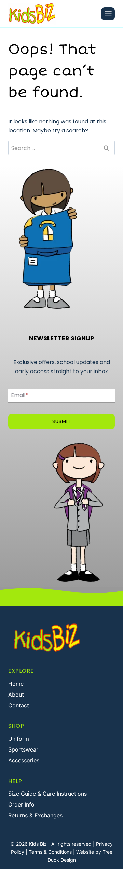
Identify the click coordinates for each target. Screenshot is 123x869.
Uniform (18, 738)
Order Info (21, 804)
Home (16, 683)
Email (20, 396)
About (16, 694)
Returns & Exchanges (35, 815)
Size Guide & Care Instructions (47, 793)
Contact (18, 705)
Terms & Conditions (50, 852)
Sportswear (23, 749)
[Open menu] (108, 13)
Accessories (23, 760)
